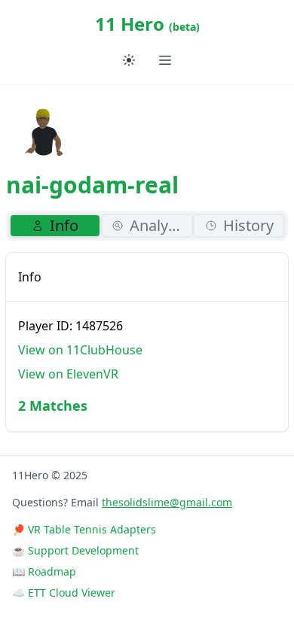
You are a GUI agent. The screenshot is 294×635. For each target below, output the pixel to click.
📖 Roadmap (44, 571)
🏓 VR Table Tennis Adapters (84, 529)
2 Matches (52, 405)
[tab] (55, 226)
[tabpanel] (147, 342)
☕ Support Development (75, 550)
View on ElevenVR (68, 374)
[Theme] (129, 60)
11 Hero (147, 24)
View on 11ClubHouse (80, 350)
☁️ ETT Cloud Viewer (63, 592)
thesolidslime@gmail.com (167, 502)
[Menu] (165, 60)
